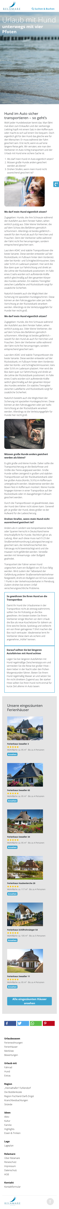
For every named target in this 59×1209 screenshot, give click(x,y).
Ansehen (12, 754)
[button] (10, 1023)
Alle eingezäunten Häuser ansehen (29, 1001)
